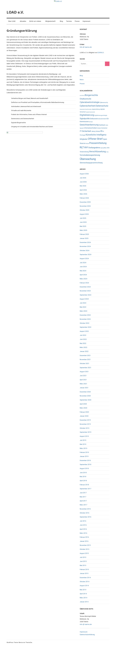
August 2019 (84, 436)
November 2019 (85, 424)
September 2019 (85, 432)
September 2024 (85, 254)
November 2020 (85, 396)
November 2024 (85, 246)
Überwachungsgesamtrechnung (91, 163)
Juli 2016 (83, 521)
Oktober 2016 (84, 513)
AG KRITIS (82, 95)
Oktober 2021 (84, 363)
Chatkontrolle (85, 99)
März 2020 (83, 408)
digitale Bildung (96, 109)
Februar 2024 (84, 283)
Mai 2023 (83, 307)
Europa (91, 121)
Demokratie (82, 109)
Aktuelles (23, 21)
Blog (61, 21)
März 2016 (83, 533)
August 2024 (84, 258)
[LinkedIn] (91, 12)
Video (107, 152)
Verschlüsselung (97, 151)
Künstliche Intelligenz (96, 135)
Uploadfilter (104, 148)
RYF (86, 147)
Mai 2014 (83, 590)
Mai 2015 (83, 565)
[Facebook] (103, 12)
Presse (77, 21)
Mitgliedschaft (50, 21)
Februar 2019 (84, 452)
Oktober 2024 (84, 250)
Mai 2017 (83, 497)
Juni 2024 (83, 267)
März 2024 (83, 279)
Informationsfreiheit (90, 128)
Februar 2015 (84, 569)
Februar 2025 (84, 234)
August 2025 (84, 214)
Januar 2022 (84, 351)
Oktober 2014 (84, 581)
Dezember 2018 (85, 460)
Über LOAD (11, 21)
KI (101, 131)
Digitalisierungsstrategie (100, 115)
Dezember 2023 (85, 287)
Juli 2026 (83, 178)
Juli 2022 (83, 335)
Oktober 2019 (84, 428)
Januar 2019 (84, 456)
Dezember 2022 (85, 315)
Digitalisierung (87, 115)
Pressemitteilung (97, 143)
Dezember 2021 (85, 355)
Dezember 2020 (85, 392)
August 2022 (84, 331)
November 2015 (85, 545)
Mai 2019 (83, 444)
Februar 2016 (84, 537)
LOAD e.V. (15, 12)
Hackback (102, 125)
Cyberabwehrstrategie (89, 102)
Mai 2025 (83, 226)
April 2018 (83, 480)
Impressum (86, 21)
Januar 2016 (84, 541)
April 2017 (83, 501)
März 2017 (83, 505)
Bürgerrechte (91, 95)
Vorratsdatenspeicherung (90, 155)
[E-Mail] (107, 12)
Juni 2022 (83, 339)
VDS (108, 148)
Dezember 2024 (85, 242)
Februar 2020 (84, 412)
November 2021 (85, 359)
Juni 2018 (83, 472)
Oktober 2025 (84, 210)
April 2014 (83, 594)
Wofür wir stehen (35, 21)
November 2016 (85, 509)
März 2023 (83, 311)
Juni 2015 (83, 561)
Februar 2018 (84, 485)
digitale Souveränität (90, 112)
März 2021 (83, 384)
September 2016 (85, 517)
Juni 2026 (83, 182)
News (82, 79)
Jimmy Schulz (95, 131)
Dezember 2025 (85, 202)
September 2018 (85, 464)
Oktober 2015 (84, 549)
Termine (69, 21)
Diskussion (94, 119)
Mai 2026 (83, 186)
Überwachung (88, 159)
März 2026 (83, 194)
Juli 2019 (83, 440)
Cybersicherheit (87, 106)
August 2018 (84, 468)
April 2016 (83, 529)
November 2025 (85, 206)
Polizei (87, 143)
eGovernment (102, 119)
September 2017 (85, 489)
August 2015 (84, 553)
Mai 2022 (83, 343)
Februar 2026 (84, 198)
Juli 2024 (83, 262)
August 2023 (84, 299)
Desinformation (88, 109)
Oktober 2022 (84, 323)
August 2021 (84, 371)
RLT (82, 147)
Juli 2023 (83, 303)
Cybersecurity (104, 102)
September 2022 (85, 327)
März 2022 (83, 347)
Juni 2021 (83, 375)
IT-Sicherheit (85, 131)
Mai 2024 (83, 271)
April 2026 (83, 190)
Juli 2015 (83, 557)
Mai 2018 (83, 476)
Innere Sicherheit (102, 128)
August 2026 (84, 174)
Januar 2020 (84, 416)
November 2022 (85, 319)
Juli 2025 (83, 218)
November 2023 (85, 291)
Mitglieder (83, 139)
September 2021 (85, 367)
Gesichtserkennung (89, 125)
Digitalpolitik (85, 118)
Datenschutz (102, 106)
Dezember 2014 (85, 577)
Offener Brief (95, 138)
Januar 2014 (84, 602)
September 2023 (85, 295)
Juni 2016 (83, 525)
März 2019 (83, 448)
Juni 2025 (83, 222)
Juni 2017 (83, 493)
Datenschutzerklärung (87, 634)
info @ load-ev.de (86, 47)
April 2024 (83, 275)
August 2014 (84, 585)
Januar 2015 (84, 573)
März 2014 (83, 598)
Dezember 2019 (85, 420)
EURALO (101, 52)
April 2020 (83, 404)
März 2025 (83, 230)
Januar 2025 (84, 238)
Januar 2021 (84, 388)
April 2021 (83, 380)
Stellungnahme (94, 147)
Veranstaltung (84, 152)
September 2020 (85, 400)
